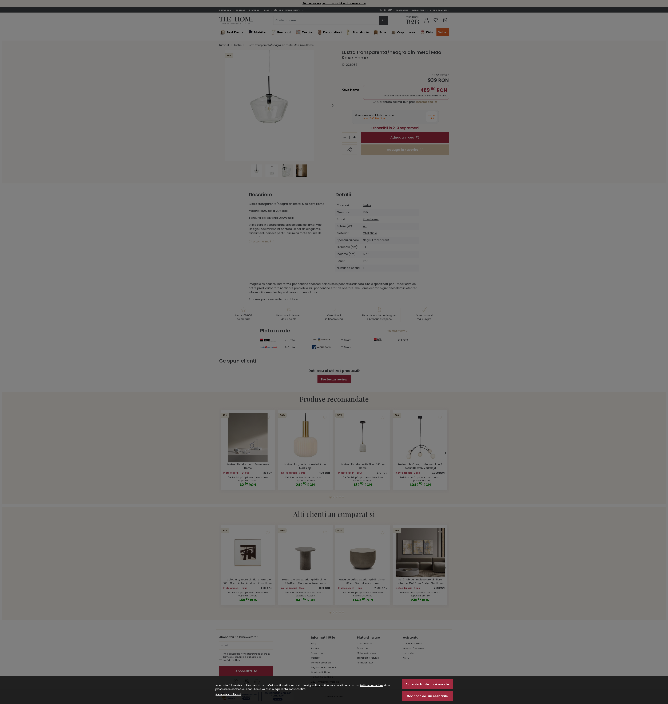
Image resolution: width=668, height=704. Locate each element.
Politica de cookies (371, 685)
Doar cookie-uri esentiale (427, 696)
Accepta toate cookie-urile (427, 684)
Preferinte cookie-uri (228, 694)
